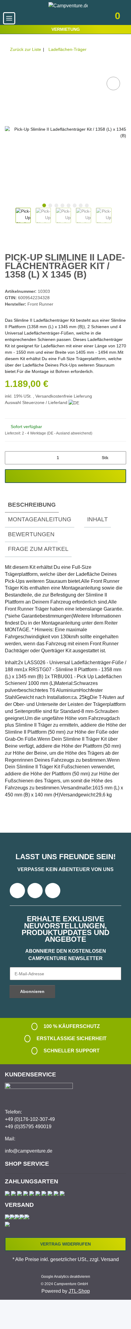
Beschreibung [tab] (32, 504)
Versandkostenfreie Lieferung (63, 396)
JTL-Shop (79, 1291)
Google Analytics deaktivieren (65, 1276)
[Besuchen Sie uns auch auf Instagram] (52, 890)
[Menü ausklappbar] (9, 18)
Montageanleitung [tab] (39, 519)
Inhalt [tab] (97, 519)
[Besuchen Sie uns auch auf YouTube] (35, 890)
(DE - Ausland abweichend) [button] (69, 433)
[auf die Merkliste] (113, 83)
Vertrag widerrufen (65, 1244)
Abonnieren (32, 991)
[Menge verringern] (11, 458)
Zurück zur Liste (25, 49)
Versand (110, 1259)
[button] (78, 18)
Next (117, 218)
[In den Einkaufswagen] (10, 68)
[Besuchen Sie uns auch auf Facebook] (17, 890)
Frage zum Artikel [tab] (38, 549)
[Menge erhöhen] (119, 458)
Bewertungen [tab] (31, 534)
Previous (10, 218)
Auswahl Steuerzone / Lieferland (37, 402)
